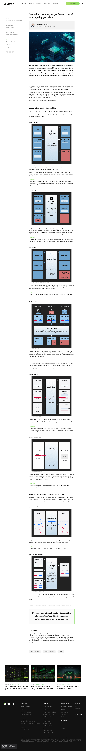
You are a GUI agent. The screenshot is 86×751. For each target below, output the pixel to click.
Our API (62, 716)
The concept (8, 18)
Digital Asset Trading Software (28, 721)
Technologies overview (66, 706)
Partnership (77, 708)
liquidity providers (35, 651)
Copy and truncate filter (11, 22)
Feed (62, 726)
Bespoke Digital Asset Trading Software (30, 723)
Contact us (73, 3)
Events (76, 710)
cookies (3, 747)
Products (31, 3)
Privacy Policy (79, 714)
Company (38, 3)
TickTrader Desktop (47, 725)
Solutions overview (25, 706)
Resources (55, 3)
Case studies (63, 725)
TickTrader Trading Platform (49, 712)
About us (77, 706)
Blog (62, 723)
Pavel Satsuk (45, 24)
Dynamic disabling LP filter (12, 27)
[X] (10, 52)
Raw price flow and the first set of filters (14, 20)
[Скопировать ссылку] (13, 52)
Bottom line (8, 47)
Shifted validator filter (11, 41)
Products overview (47, 706)
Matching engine (65, 712)
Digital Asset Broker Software (28, 711)
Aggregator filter (9, 44)
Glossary (62, 728)
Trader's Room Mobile (48, 732)
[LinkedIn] (7, 52)
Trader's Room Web (47, 730)
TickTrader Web (46, 721)
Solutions (24, 3)
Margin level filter (10, 29)
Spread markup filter (10, 32)
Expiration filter (9, 25)
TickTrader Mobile (47, 723)
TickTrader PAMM (47, 716)
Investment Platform (26, 714)
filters (61, 651)
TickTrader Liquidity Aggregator (50, 711)
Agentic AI (63, 709)
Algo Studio (63, 711)
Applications (63, 714)
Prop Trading (24, 720)
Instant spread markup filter (12, 34)
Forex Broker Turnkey (26, 712)
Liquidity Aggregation (26, 729)
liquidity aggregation (49, 651)
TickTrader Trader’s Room (48, 714)
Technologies (47, 3)
